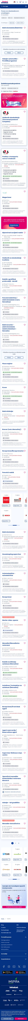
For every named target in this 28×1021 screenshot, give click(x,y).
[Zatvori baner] (25, 95)
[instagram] (8, 967)
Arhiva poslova (4, 949)
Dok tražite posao (5, 947)
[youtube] (14, 967)
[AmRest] (17, 516)
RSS (18, 925)
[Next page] (19, 843)
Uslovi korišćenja (21, 927)
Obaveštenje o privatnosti (21, 930)
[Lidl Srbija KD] (17, 500)
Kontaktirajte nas (6, 932)
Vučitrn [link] (9, 918)
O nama (3, 927)
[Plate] (20, 2)
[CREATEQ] (6, 870)
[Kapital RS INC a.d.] (17, 854)
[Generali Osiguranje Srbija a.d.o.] (6, 500)
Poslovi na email (5, 942)
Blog (2, 925)
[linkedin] (24, 967)
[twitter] (19, 967)
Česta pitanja (5, 930)
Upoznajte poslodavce (6, 944)
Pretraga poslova (5, 940)
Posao (2, 918)
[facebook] (3, 967)
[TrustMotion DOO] (6, 854)
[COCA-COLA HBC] (6, 516)
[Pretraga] (17, 2)
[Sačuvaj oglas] (25, 28)
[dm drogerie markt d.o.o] (17, 870)
